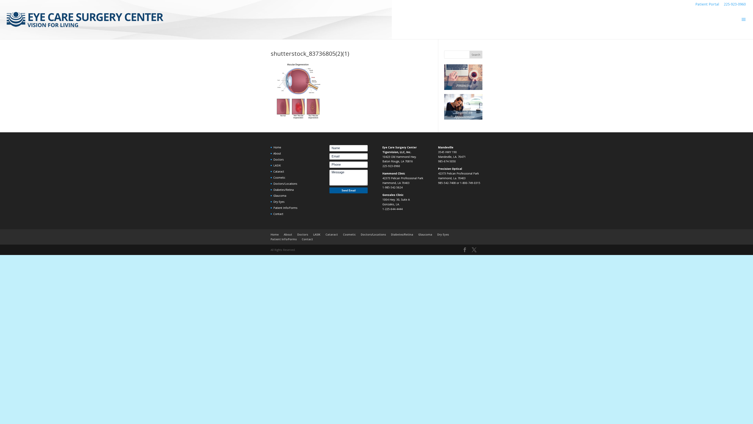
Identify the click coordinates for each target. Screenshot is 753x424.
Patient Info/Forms (285, 208)
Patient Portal (707, 4)
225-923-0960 (735, 4)
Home (277, 147)
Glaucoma (279, 195)
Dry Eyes (279, 202)
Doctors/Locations (285, 184)
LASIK (277, 165)
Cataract (278, 171)
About (277, 153)
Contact (278, 214)
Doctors (278, 159)
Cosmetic (279, 177)
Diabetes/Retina (283, 190)
